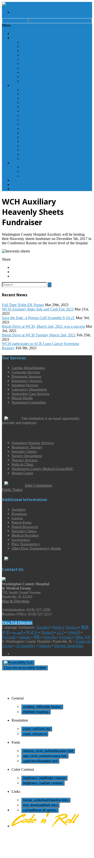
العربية (18, 632)
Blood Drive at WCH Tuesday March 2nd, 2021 (39, 335)
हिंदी (37, 637)
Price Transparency (26, 544)
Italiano (25, 637)
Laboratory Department (38, 111)
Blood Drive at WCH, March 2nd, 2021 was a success (43, 326)
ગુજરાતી (74, 632)
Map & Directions (15, 601)
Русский (9, 637)
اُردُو (60, 632)
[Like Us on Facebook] (52, 12)
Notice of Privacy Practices (40, 68)
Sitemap (45, 646)
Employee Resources (36, 81)
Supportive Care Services (39, 115)
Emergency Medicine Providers (43, 171)
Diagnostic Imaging (34, 98)
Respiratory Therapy (36, 133)
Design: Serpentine (68, 646)
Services (18, 85)
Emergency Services (36, 102)
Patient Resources (34, 55)
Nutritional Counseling (37, 124)
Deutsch (47, 632)
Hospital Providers (34, 167)
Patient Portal (21, 522)
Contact (17, 189)
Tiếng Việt (83, 637)
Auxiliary (27, 42)
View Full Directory (17, 623)
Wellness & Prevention (28, 184)
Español (43, 627)
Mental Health (31, 120)
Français (50, 637)
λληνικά (65, 637)
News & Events (22, 180)
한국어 (32, 632)
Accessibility (25, 646)
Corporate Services (35, 94)
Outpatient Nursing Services (41, 128)
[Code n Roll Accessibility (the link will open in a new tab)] (45, 826)
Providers (19, 163)
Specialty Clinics (32, 137)
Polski (58, 627)
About (16, 38)
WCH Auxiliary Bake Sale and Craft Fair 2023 (38, 309)
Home (16, 33)
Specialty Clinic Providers (39, 176)
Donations (28, 46)
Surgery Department (36, 141)
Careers (27, 51)
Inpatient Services (34, 107)
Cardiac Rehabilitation (37, 90)
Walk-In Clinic (30, 150)
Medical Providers (25, 535)
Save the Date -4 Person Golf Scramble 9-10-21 (38, 318)
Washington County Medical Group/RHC (50, 154)
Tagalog (72, 627)
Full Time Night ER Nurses (23, 305)
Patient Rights (31, 64)
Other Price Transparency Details (36, 548)
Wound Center (31, 159)
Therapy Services (34, 146)
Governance (30, 59)
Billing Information (34, 77)
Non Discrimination (35, 72)
